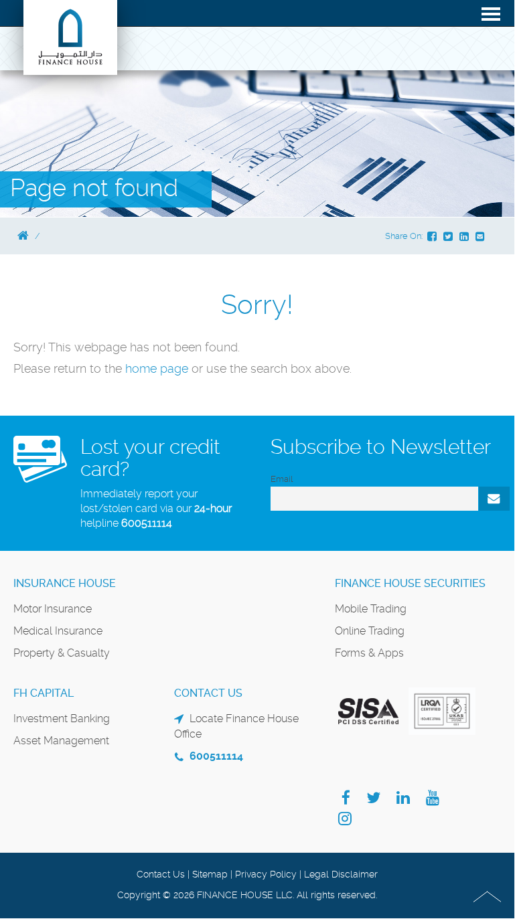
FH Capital (43, 693)
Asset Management (61, 740)
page (174, 368)
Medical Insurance (57, 630)
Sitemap (210, 874)
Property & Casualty (61, 653)
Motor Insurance (52, 608)
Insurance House (64, 583)
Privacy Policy (266, 874)
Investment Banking (61, 718)
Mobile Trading (371, 608)
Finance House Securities (410, 583)
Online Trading (369, 630)
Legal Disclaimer (341, 874)
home (142, 368)
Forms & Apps (369, 653)
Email (282, 479)
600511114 (146, 523)
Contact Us (161, 874)
